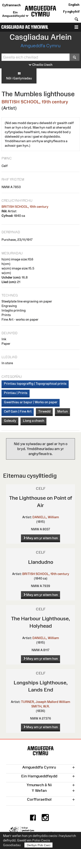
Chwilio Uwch (42, 64)
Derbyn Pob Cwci (38, 845)
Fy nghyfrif (71, 11)
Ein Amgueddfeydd (14, 14)
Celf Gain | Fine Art (18, 411)
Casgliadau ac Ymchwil (24, 27)
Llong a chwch (33, 420)
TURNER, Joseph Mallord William (45, 702)
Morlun (62, 411)
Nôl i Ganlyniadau (19, 78)
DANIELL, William (45, 517)
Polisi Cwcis (41, 840)
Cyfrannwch (11, 5)
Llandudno (40, 562)
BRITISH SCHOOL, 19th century (35, 101)
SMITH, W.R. (40, 706)
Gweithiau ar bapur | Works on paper (30, 402)
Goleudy (10, 420)
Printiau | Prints (15, 393)
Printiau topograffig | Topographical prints (35, 383)
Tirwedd (44, 411)
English (73, 4)
